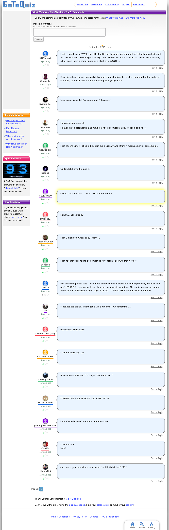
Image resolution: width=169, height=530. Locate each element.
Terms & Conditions (59, 516)
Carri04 (45, 448)
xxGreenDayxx (45, 356)
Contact (94, 516)
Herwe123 (45, 471)
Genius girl (45, 149)
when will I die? (12, 188)
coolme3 (45, 127)
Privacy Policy (79, 516)
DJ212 (45, 287)
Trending (151, 528)
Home (132, 528)
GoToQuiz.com (74, 498)
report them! (16, 217)
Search (142, 528)
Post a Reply (157, 68)
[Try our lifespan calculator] (16, 170)
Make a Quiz (82, 4)
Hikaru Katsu (45, 402)
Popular (126, 4)
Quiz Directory (112, 4)
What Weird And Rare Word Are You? (125, 17)
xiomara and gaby (45, 333)
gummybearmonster (45, 425)
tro (45, 310)
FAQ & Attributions (110, 516)
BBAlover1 (45, 58)
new (109, 47)
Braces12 (45, 218)
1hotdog (45, 264)
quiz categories (77, 505)
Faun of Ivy (45, 195)
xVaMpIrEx (45, 104)
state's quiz (103, 505)
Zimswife (45, 81)
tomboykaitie (45, 379)
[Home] (19, 4)
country (129, 505)
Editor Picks (139, 4)
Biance (45, 173)
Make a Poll (96, 4)
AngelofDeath (45, 241)
